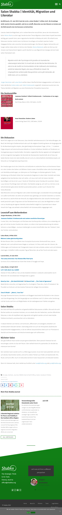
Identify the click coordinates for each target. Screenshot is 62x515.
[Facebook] (15, 490)
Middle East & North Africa (27, 375)
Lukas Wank (18, 82)
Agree (28, 512)
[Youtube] (17, 490)
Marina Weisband (38, 47)
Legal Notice (55, 503)
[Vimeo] (20, 490)
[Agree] (60, 511)
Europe (5, 375)
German (10, 375)
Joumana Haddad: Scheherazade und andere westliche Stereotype (23, 218)
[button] (56, 4)
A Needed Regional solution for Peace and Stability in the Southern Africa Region (10, 416)
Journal (16, 375)
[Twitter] (12, 490)
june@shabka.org (55, 363)
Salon (38, 375)
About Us (32, 503)
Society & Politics (46, 375)
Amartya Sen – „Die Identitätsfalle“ (13, 281)
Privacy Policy (54, 507)
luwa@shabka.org (41, 363)
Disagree (33, 512)
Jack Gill (45, 401)
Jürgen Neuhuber (6, 82)
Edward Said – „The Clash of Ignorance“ (39, 281)
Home (25, 503)
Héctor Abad (8, 35)
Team (47, 503)
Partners (40, 503)
